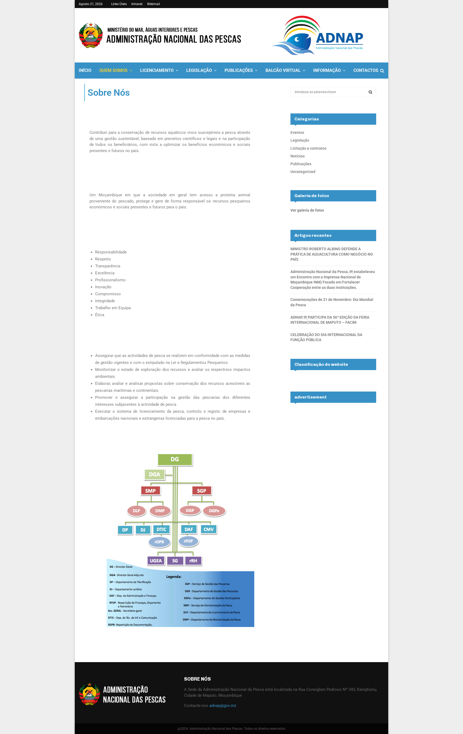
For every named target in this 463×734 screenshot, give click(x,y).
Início (85, 70)
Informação (327, 70)
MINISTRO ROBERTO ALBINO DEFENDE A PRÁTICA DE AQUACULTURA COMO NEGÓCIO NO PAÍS (331, 254)
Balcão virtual (283, 70)
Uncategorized (302, 171)
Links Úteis (119, 4)
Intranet (137, 4)
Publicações (239, 70)
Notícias (297, 156)
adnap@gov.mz (222, 705)
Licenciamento (157, 70)
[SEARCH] (370, 92)
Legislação (199, 70)
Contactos (365, 70)
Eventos (297, 132)
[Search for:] (333, 92)
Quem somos (113, 70)
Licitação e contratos (308, 148)
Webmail (153, 4)
